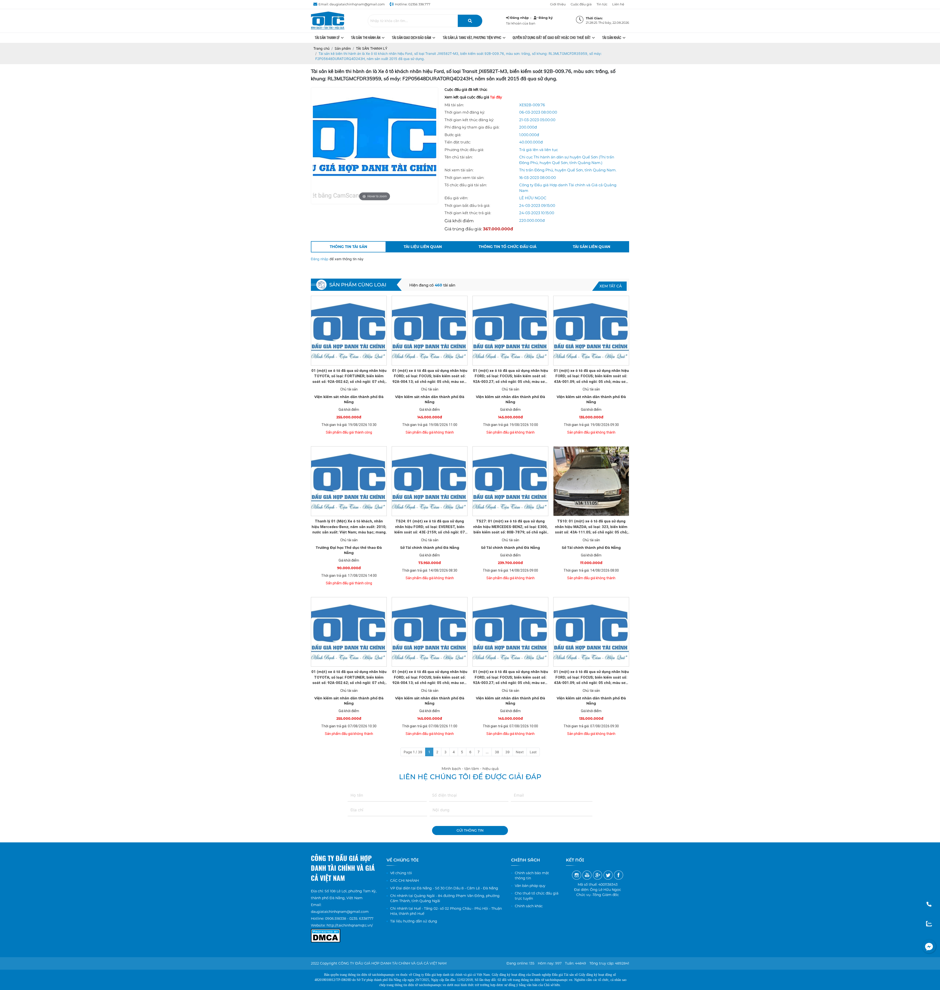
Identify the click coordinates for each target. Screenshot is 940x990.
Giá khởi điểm (459, 220)
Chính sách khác (529, 906)
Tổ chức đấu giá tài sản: (466, 185)
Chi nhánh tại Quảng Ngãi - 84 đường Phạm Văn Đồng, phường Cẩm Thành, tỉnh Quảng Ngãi (445, 898)
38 (497, 752)
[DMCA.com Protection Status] (325, 932)
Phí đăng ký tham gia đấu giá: (472, 127)
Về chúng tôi (401, 873)
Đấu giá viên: (456, 198)
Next (520, 752)
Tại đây (496, 97)
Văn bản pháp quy (530, 886)
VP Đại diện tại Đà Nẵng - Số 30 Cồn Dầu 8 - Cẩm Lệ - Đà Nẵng (444, 888)
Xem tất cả (610, 286)
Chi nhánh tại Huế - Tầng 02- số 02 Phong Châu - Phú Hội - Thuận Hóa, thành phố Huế (446, 911)
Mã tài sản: (454, 105)
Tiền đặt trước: (458, 142)
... (487, 752)
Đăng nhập (320, 259)
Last (533, 752)
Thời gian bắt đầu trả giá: (467, 205)
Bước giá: (453, 134)
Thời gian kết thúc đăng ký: (469, 120)
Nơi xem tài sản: (459, 170)
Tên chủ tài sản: (459, 157)
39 (507, 752)
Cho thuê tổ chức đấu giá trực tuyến (536, 896)
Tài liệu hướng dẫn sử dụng (413, 921)
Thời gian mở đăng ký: (465, 112)
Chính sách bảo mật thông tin (532, 875)
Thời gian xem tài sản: (464, 177)
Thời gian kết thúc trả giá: (468, 213)
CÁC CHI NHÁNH (404, 880)
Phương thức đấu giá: (464, 149)
